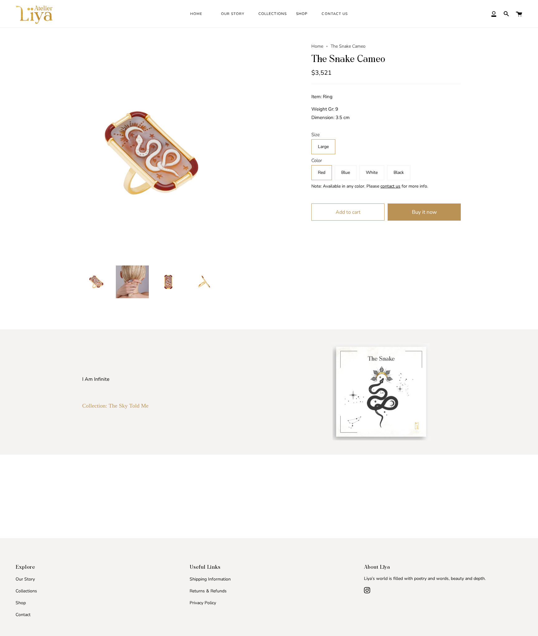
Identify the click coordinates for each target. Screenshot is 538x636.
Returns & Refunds (208, 591)
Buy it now (424, 212)
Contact (23, 615)
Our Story (25, 579)
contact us (390, 186)
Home (317, 46)
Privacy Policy (203, 603)
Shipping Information (210, 579)
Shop (21, 603)
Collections (26, 591)
